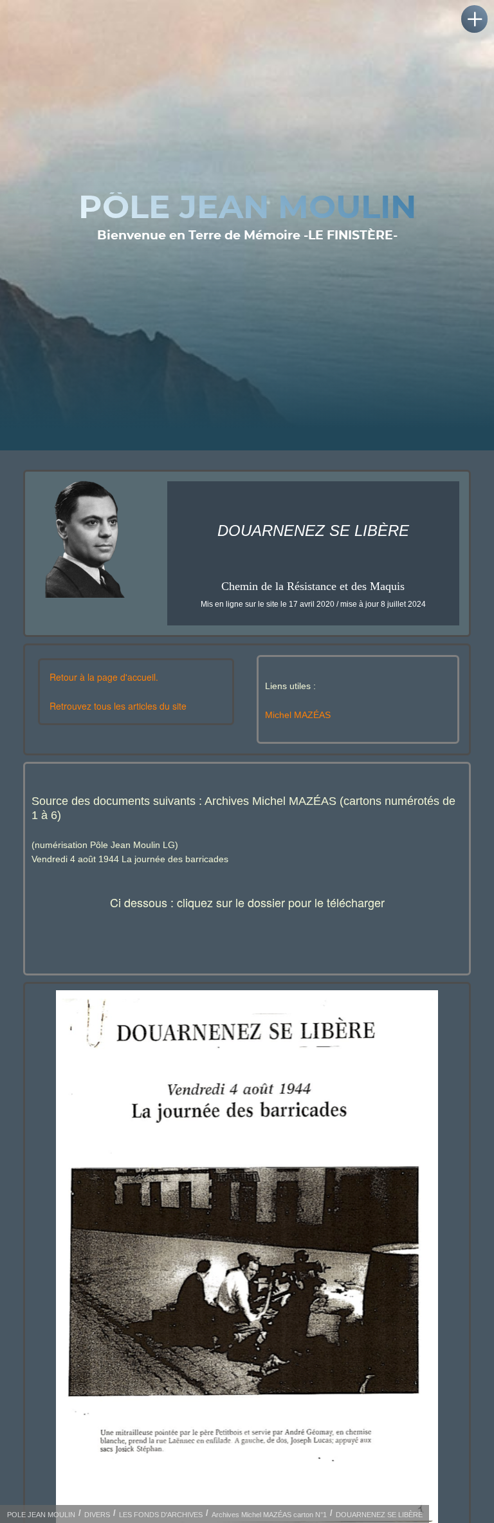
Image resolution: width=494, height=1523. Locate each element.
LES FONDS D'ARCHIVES (161, 1514)
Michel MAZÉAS (298, 715)
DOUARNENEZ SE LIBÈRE (379, 1514)
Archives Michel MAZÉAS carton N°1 (269, 1514)
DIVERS (97, 1514)
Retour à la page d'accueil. (104, 676)
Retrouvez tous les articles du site (118, 705)
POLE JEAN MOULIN (41, 1514)
